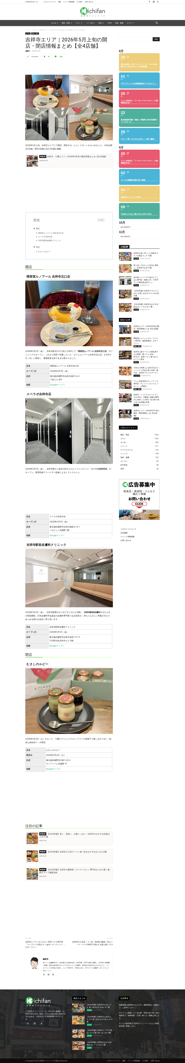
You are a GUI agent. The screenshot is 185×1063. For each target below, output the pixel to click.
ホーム (27, 30)
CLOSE (101, 220)
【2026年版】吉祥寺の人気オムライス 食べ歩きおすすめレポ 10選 (99, 1019)
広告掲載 (123, 533)
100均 (109, 23)
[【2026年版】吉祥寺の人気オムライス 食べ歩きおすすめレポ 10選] (78, 1020)
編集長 (28, 51)
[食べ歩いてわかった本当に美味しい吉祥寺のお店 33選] (125, 268)
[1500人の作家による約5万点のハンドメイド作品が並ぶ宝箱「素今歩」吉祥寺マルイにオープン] (125, 371)
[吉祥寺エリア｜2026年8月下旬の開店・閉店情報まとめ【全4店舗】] (125, 413)
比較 (100, 23)
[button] (157, 23)
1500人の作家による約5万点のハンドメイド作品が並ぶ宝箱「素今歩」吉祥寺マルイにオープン (146, 370)
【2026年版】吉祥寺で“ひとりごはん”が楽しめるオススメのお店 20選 (146, 293)
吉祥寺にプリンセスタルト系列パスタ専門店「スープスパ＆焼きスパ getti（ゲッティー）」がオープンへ (45, 944)
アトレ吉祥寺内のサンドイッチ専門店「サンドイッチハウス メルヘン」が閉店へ (146, 383)
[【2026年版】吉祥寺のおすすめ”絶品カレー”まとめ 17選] (125, 307)
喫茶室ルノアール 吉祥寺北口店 (50, 233)
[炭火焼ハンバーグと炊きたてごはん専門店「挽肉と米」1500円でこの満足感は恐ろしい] (125, 280)
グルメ (78, 23)
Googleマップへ (57, 384)
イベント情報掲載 (68, 2)
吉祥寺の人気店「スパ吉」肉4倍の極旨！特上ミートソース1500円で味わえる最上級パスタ (92, 943)
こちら (48, 970)
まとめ (53, 23)
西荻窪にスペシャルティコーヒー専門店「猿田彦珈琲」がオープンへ (146, 340)
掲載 (59, 2)
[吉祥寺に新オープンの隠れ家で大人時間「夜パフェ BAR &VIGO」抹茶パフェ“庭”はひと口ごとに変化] (125, 355)
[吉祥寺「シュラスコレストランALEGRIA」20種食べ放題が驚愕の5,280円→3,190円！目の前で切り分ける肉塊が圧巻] (125, 397)
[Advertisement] (69, 67)
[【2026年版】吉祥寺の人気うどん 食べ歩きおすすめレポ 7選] (78, 1008)
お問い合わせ (89, 2)
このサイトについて (49, 2)
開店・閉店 (66, 23)
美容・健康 (119, 23)
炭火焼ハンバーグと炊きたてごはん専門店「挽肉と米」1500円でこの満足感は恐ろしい (146, 279)
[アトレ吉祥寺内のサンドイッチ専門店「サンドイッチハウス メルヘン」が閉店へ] (125, 384)
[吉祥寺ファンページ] (92, 12)
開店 (38, 228)
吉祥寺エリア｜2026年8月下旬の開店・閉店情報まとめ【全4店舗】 (146, 413)
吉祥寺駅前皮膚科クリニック (49, 240)
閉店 (38, 247)
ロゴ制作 (79, 2)
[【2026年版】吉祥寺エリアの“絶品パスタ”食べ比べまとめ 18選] (78, 1033)
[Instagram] (154, 2)
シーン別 (89, 23)
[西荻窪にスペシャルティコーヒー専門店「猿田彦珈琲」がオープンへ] (125, 341)
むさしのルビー (44, 252)
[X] (158, 2)
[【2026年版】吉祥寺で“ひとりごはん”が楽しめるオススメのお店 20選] (125, 294)
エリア (129, 23)
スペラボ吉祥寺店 (45, 237)
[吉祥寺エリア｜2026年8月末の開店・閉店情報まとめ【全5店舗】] (125, 329)
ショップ (136, 376)
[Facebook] (149, 2)
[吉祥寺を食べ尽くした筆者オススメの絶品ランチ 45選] (125, 256)
